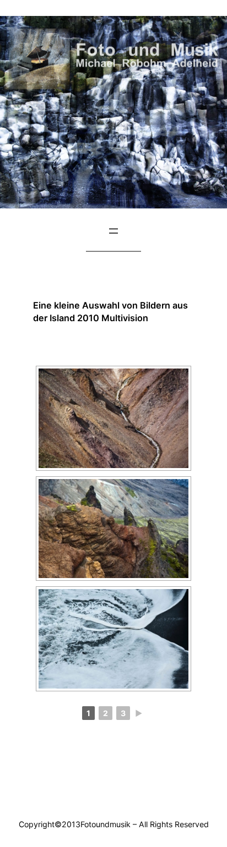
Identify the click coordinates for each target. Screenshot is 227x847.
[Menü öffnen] (113, 231)
